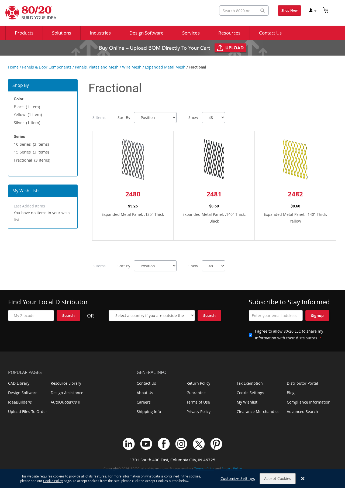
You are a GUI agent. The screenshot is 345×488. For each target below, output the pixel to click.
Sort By (124, 117)
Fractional (32, 160)
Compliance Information (308, 402)
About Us (145, 392)
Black (27, 106)
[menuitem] (24, 33)
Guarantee (196, 392)
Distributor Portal (302, 383)
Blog (291, 392)
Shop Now (289, 10)
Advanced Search (302, 411)
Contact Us (146, 383)
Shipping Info (149, 411)
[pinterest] (216, 444)
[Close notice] (303, 478)
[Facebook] (164, 444)
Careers (144, 402)
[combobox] (244, 10)
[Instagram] (181, 444)
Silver (27, 122)
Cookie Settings (250, 392)
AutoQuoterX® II (65, 402)
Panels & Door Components (46, 67)
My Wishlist (247, 402)
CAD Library (18, 383)
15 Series (31, 152)
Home (13, 67)
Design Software (22, 392)
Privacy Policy (199, 411)
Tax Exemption (250, 383)
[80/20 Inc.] (28, 12)
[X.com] (199, 444)
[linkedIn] (129, 444)
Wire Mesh (132, 67)
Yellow (28, 114)
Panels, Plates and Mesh (97, 67)
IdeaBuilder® (20, 402)
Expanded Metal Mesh (165, 67)
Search (68, 315)
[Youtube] (146, 444)
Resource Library (66, 383)
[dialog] (172, 478)
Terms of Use (198, 402)
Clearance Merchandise (258, 411)
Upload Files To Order (27, 411)
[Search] (262, 10)
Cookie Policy (53, 481)
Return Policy (198, 383)
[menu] (172, 33)
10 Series (31, 144)
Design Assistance (67, 392)
